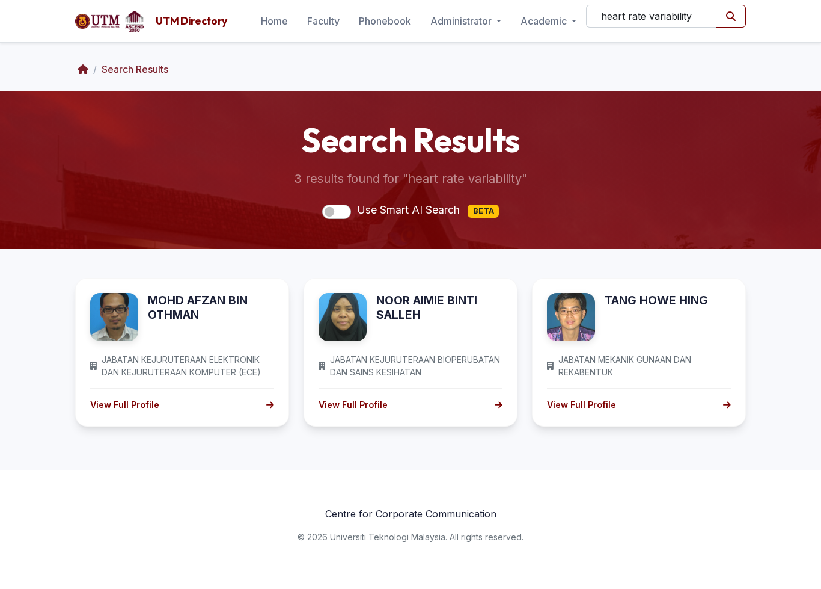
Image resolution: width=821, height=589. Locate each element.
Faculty (323, 21)
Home (274, 21)
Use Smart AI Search (425, 209)
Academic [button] (544, 21)
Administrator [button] (462, 21)
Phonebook (385, 21)
